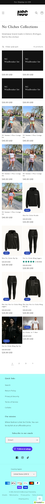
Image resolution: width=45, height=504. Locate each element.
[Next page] (32, 363)
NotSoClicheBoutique (21, 492)
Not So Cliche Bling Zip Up (11, 346)
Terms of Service (11, 402)
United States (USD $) (21, 474)
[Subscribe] (37, 440)
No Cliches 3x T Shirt (30, 333)
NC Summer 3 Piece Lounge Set (11, 136)
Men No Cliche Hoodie (30, 216)
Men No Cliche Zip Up (10, 258)
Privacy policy (25, 495)
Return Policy (10, 391)
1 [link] (12, 363)
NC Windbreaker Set (11, 60)
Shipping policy (23, 499)
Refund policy (14, 495)
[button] (3, 13)
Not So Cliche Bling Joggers (32, 258)
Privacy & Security (12, 396)
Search (7, 385)
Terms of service (37, 495)
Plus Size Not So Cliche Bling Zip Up (33, 306)
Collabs (8, 407)
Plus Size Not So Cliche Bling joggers (12, 306)
